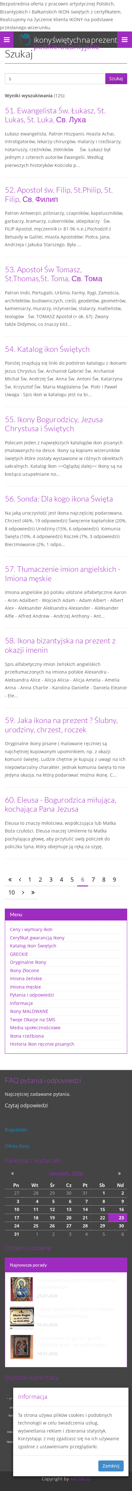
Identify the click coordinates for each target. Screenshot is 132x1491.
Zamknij (111, 1466)
